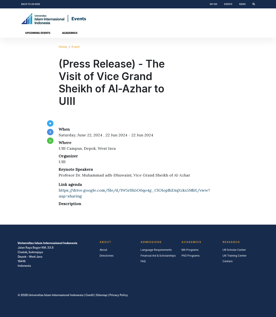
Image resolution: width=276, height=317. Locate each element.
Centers (228, 261)
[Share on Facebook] (50, 132)
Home (63, 47)
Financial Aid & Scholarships (158, 255)
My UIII (213, 4)
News (242, 4)
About (103, 249)
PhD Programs (191, 255)
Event (76, 47)
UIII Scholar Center (234, 249)
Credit (89, 295)
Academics (69, 33)
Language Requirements (156, 249)
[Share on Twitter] (50, 123)
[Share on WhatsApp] (50, 140)
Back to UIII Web (30, 4)
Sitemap (101, 295)
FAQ (143, 261)
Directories (107, 255)
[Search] (253, 4)
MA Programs (190, 249)
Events (228, 4)
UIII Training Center (234, 255)
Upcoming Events (37, 33)
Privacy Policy (118, 295)
